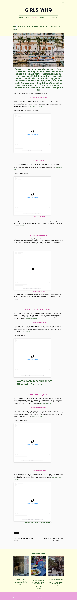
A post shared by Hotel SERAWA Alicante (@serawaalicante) (32, 460)
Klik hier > (27, 331)
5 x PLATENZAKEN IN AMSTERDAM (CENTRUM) (23, 539)
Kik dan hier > (22, 299)
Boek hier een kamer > (38, 416)
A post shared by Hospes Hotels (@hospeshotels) (32, 288)
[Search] (63, 2)
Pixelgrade (41, 597)
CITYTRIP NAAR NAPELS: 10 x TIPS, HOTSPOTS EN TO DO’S (53, 539)
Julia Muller (15, 29)
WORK (42, 17)
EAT (27, 17)
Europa (16, 533)
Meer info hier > (23, 225)
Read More (21, 584)
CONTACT (55, 17)
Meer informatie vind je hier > (39, 244)
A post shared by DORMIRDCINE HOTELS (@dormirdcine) (32, 519)
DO (48, 17)
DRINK (21, 17)
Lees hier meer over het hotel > (35, 106)
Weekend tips (22, 577)
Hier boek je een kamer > (46, 403)
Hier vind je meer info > (31, 318)
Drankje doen (36, 577)
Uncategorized (38, 578)
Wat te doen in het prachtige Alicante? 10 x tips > (34, 382)
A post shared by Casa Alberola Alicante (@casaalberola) (32, 150)
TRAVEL (34, 17)
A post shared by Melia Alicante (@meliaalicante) (32, 213)
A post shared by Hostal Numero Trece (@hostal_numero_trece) (32, 375)
